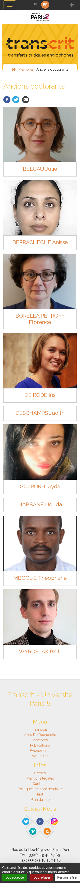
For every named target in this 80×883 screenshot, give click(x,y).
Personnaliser (67, 877)
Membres (26, 69)
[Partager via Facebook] (6, 99)
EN (36, 5)
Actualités (40, 756)
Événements (40, 751)
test (40, 794)
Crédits (40, 773)
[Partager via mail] (25, 99)
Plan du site (40, 800)
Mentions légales (40, 778)
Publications (40, 745)
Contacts (40, 784)
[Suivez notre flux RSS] (47, 831)
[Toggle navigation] (10, 4)
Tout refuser (41, 877)
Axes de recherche (40, 735)
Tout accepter (14, 877)
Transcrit (40, 729)
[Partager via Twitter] (15, 99)
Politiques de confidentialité (40, 789)
